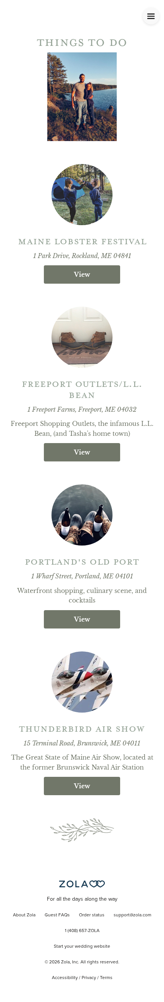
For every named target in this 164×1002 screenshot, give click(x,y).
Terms (106, 978)
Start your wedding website (82, 946)
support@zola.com (132, 915)
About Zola (24, 915)
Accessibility (65, 978)
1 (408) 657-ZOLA (82, 931)
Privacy (89, 978)
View (82, 274)
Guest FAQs (57, 915)
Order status (92, 915)
